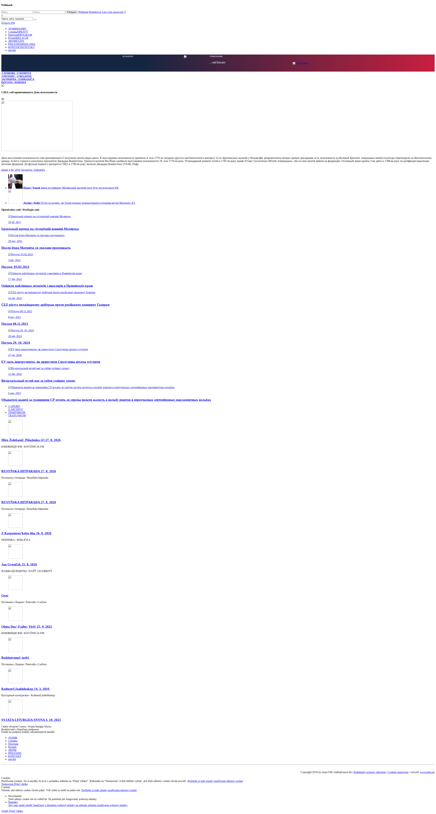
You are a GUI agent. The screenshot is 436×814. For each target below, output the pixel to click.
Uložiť (5, 810)
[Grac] (218, 582)
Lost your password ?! (114, 12)
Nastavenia (7, 783)
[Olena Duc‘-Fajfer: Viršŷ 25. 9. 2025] (218, 613)
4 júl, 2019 (14, 169)
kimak (4, 169)
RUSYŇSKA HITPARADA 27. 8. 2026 (28, 471)
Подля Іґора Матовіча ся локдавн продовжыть (36, 247)
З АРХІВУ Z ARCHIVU (15, 407)
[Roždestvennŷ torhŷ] (218, 644)
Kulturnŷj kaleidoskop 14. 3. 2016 (25, 688)
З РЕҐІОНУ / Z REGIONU (16, 76)
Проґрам (20, 34)
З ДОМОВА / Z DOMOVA (16, 73)
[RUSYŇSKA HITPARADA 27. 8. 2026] (218, 458)
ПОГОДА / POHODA (13, 82)
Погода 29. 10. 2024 (15, 342)
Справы (18, 31)
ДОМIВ (17, 28)
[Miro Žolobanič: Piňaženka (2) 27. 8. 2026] (218, 427)
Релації (18, 37)
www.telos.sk (427, 771)
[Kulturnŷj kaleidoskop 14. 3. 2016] (218, 675)
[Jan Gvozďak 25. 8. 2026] (218, 551)
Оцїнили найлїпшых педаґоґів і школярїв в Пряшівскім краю (47, 285)
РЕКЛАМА (21, 44)
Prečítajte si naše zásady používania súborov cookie (215, 780)
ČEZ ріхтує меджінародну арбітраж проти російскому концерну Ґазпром (55, 304)
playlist (12, 50)
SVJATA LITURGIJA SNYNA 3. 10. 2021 (31, 719)
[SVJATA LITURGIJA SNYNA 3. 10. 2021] (218, 706)
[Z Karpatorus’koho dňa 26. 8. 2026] (218, 520)
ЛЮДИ (16, 41)
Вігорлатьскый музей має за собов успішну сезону (38, 380)
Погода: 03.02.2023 (15, 266)
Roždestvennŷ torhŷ (15, 657)
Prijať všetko (21, 783)
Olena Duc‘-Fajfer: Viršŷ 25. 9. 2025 (26, 626)
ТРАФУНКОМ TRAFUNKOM (17, 414)
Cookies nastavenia (398, 771)
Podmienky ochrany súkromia (370, 771)
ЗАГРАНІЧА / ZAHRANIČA (17, 79)
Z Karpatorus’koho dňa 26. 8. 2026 (26, 533)
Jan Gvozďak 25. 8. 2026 (19, 564)
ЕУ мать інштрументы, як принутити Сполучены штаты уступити (50, 361)
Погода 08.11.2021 (14, 323)
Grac (4, 595)
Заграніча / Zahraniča (33, 169)
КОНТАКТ (21, 47)
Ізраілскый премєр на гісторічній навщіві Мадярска (40, 228)
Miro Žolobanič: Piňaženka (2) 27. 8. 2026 (31, 439)
